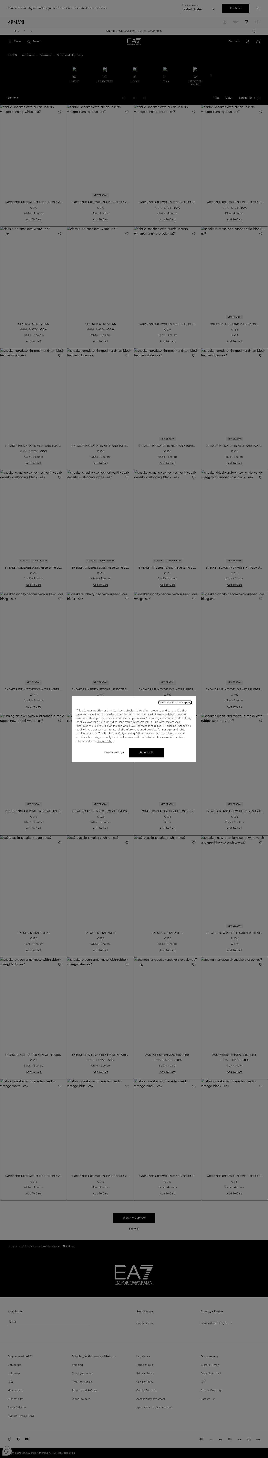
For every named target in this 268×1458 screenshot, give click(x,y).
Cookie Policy (105, 741)
